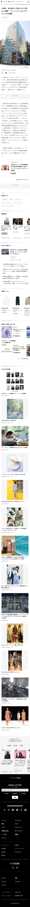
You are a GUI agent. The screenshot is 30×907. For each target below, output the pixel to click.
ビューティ (13, 1)
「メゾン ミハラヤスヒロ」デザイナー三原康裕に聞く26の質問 (7, 762)
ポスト (16, 823)
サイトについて (5, 845)
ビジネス (11, 4)
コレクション (18, 820)
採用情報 (4, 848)
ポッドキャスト (19, 831)
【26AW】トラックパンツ (17, 311)
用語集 (16, 834)
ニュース (5, 1)
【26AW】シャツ (6, 310)
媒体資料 (4, 852)
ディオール (13, 84)
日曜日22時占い (5, 831)
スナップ (4, 838)
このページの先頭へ (16, 777)
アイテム (4, 881)
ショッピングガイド (6, 892)
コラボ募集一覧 (6, 342)
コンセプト (17, 881)
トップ (2, 4)
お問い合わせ (18, 852)
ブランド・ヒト (23, 1)
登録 (15, 797)
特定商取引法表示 (19, 895)
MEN (7, 793)
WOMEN (15, 793)
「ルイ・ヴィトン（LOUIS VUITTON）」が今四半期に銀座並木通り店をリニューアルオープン (15, 125)
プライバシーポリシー (20, 848)
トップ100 (4, 834)
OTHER (24, 793)
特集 (9, 1)
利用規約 (17, 845)
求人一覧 (12, 324)
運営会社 (4, 855)
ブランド (4, 878)
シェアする (13, 72)
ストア (17, 1)
